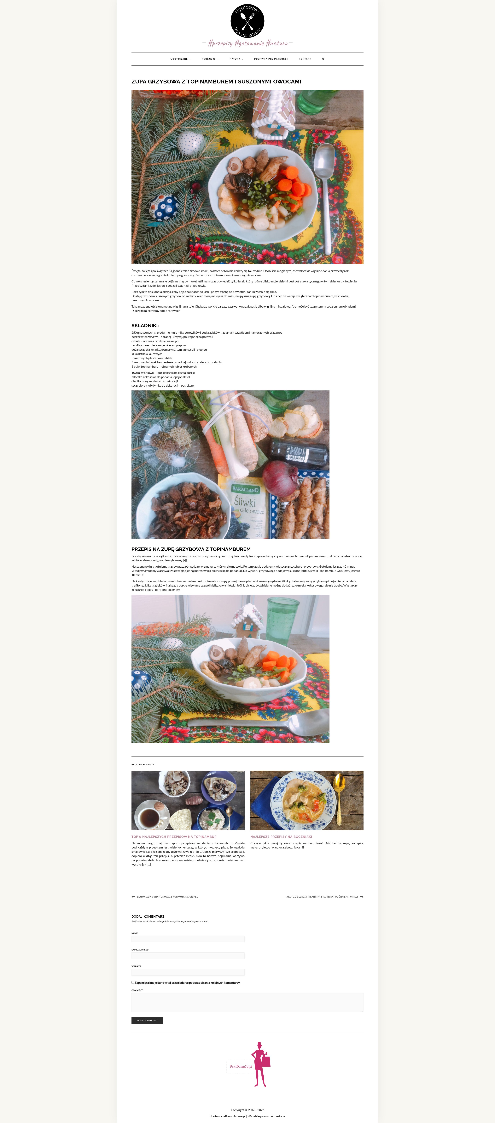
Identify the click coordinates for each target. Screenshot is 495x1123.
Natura (235, 59)
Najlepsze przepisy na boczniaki (281, 837)
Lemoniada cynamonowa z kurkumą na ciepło (167, 897)
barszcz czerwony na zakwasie (237, 306)
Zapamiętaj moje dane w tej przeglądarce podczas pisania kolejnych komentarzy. (187, 982)
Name (134, 933)
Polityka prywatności (271, 59)
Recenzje (209, 59)
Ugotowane (180, 59)
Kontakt (305, 59)
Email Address (140, 950)
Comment (137, 990)
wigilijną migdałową (277, 306)
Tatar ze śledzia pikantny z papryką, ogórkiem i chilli (321, 897)
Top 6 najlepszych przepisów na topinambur (174, 837)
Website (136, 966)
